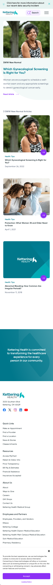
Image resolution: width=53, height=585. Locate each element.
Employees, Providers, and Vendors (18, 519)
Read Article (8, 94)
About (5, 487)
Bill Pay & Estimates (11, 468)
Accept (26, 576)
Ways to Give (8, 491)
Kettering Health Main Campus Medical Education (24, 535)
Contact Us (7, 503)
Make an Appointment (12, 428)
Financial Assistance (11, 472)
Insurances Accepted (12, 475)
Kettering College (10, 527)
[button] (49, 551)
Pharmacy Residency (12, 543)
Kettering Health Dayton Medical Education (21, 531)
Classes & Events (10, 444)
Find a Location (9, 436)
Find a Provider (9, 432)
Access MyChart (10, 456)
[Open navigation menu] (46, 13)
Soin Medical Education (13, 539)
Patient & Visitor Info (11, 460)
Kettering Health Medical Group (16, 507)
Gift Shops (7, 499)
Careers (6, 495)
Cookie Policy (26, 582)
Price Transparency (11, 464)
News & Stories (9, 440)
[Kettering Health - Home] (10, 13)
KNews (6, 523)
